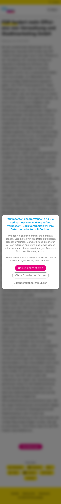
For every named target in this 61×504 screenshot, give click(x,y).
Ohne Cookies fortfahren (30, 275)
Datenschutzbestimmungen (30, 282)
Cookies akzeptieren (30, 267)
